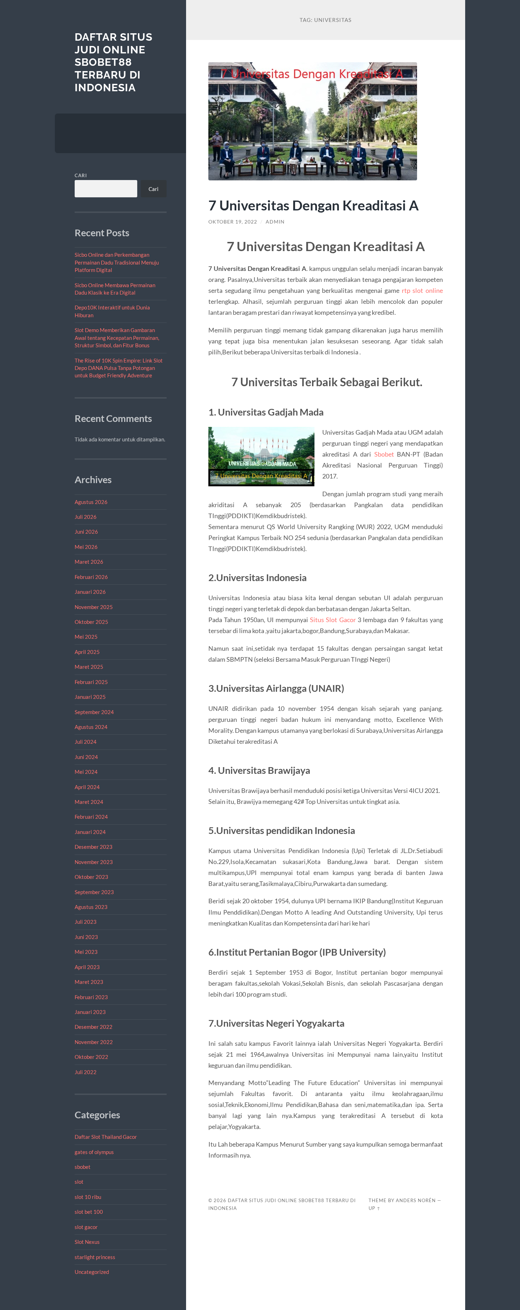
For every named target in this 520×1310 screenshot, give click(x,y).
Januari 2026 (90, 592)
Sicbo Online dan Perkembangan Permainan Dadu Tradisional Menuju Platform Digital (117, 262)
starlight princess (95, 1257)
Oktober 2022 (91, 1057)
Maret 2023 (89, 982)
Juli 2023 (86, 921)
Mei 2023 (86, 952)
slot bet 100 (89, 1211)
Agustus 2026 (91, 502)
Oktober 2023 (91, 877)
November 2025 (94, 607)
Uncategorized (92, 1272)
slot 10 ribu (88, 1197)
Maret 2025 (89, 666)
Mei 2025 (86, 636)
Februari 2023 (91, 997)
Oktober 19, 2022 (232, 222)
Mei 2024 (86, 772)
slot (79, 1181)
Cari (81, 175)
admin (275, 222)
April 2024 (87, 787)
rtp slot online (422, 290)
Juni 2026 (86, 531)
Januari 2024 (90, 832)
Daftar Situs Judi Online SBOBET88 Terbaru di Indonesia (113, 62)
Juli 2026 (86, 517)
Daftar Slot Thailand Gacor (106, 1137)
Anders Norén (416, 1200)
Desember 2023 (93, 847)
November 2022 (94, 1042)
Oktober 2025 (91, 622)
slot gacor (86, 1227)
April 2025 (87, 652)
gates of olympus (94, 1152)
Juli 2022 (86, 1072)
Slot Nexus (87, 1242)
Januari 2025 (90, 697)
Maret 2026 (89, 561)
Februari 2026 (91, 577)
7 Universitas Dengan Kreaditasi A (313, 205)
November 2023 (94, 862)
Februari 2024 (91, 816)
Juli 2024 (86, 741)
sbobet (83, 1167)
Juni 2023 (86, 937)
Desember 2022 (93, 1027)
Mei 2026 (86, 547)
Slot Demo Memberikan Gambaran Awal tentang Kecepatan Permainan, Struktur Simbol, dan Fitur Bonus (117, 337)
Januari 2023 (90, 1012)
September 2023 (94, 892)
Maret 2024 (89, 802)
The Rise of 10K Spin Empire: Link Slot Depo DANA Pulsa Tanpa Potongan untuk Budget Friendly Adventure (119, 368)
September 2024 (94, 712)
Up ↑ (375, 1208)
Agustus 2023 (91, 907)
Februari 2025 (91, 682)
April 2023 (87, 967)
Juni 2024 (86, 757)
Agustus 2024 (91, 727)
